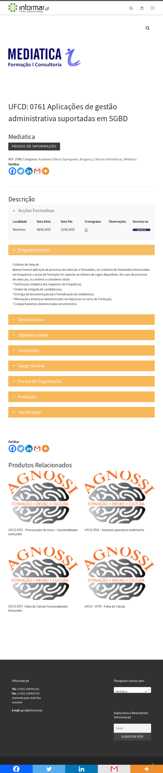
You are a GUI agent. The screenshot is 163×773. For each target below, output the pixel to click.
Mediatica (130, 159)
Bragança (86, 159)
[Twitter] (20, 171)
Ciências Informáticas (108, 159)
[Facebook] (12, 171)
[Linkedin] (29, 171)
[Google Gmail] (37, 171)
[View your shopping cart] (141, 7)
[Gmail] (37, 448)
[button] (148, 28)
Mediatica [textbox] (131, 691)
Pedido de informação (34, 146)
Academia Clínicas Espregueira (58, 159)
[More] (45, 171)
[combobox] (132, 690)
